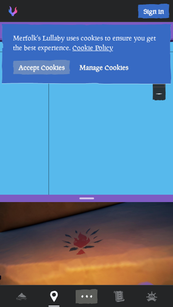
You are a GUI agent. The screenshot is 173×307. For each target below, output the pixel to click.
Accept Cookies (41, 67)
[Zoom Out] (159, 93)
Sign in (153, 11)
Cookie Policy (92, 47)
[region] (86, 153)
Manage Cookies (103, 67)
